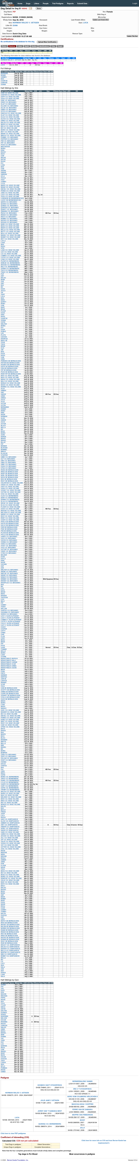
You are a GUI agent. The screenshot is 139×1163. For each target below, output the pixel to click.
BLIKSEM (4, 448)
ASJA (3, 401)
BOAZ (3, 431)
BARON (3, 437)
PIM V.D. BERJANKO (8, 141)
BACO (3, 729)
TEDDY (3, 607)
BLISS (3, 738)
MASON (3, 994)
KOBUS (3, 331)
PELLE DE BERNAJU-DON (10, 525)
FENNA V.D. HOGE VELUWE (10, 191)
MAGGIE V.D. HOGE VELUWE (11, 510)
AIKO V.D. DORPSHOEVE (9, 819)
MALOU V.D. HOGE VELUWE (10, 791)
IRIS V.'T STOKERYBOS (82, 1089)
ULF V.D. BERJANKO (8, 459)
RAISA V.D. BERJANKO (9, 213)
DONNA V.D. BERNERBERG (10, 499)
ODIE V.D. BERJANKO (8, 100)
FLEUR (3, 311)
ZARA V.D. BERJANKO (8, 754)
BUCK (3, 1055)
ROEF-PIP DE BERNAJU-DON (11, 374)
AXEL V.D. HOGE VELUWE (10, 710)
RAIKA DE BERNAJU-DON (9, 470)
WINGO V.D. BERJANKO (9, 577)
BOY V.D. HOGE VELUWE (9, 132)
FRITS (3, 673)
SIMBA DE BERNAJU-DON (9, 692)
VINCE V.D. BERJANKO (9, 551)
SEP (2, 566)
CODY (3, 638)
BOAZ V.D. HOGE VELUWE (10, 875)
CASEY (3, 627)
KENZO (3, 1014)
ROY (2, 1001)
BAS (2, 285)
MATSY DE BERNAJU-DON (10, 921)
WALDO (3, 1027)
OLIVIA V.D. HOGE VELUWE (10, 119)
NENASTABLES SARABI (9, 662)
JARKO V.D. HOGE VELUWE (10, 834)
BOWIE (3, 75)
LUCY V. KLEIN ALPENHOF (10, 625)
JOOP (3, 814)
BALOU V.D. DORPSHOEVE (10, 947)
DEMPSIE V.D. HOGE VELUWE (11, 878)
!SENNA (3, 762)
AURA (3, 435)
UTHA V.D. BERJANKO (8, 468)
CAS (2, 588)
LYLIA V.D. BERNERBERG (9, 782)
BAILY (3, 886)
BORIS (3, 148)
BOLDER (4, 555)
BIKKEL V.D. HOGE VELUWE (10, 235)
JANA (3, 1040)
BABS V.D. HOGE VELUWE (10, 224)
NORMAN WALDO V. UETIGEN (26, 22)
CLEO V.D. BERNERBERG (9, 496)
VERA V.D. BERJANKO (8, 544)
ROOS (3, 246)
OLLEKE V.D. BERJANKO (9, 106)
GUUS (3, 289)
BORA (3, 893)
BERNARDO (5, 407)
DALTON (4, 1011)
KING (2, 150)
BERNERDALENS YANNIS (82, 1081)
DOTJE (3, 159)
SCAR (3, 684)
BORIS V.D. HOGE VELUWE (10, 130)
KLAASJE (4, 453)
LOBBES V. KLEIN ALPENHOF (11, 620)
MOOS (3, 706)
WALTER (4, 324)
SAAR (3, 647)
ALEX (3, 389)
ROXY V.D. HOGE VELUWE (10, 723)
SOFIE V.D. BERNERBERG (10, 788)
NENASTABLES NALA (8, 660)
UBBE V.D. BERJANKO (8, 457)
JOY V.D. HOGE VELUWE (9, 845)
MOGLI (3, 858)
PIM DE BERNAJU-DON (9, 531)
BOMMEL (4, 450)
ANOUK (3, 394)
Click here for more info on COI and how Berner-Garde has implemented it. (104, 1141)
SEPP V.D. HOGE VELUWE (10, 97)
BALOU (3, 278)
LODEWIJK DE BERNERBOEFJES (12, 198)
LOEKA (3, 1062)
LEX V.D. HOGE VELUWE (9, 252)
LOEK (3, 243)
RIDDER (3, 682)
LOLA (3, 296)
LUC (2, 1044)
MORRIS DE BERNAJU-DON (10, 928)
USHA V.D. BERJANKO (8, 466)
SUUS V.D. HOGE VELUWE (10, 98)
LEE (2, 333)
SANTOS (4, 766)
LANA (3, 974)
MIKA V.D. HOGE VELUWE (10, 801)
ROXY (3, 154)
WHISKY (4, 708)
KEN (2, 992)
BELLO (3, 743)
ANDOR (3, 172)
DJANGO (4, 1012)
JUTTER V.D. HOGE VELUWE (11, 847)
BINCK (3, 701)
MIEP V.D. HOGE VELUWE (10, 721)
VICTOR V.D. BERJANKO (9, 549)
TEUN (3, 342)
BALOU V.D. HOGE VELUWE (10, 122)
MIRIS (3, 854)
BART (3, 307)
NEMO (3, 411)
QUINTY (3, 302)
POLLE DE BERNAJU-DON (10, 535)
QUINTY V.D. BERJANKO (9, 209)
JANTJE (3, 679)
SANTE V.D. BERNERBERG (10, 784)
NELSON (4, 1018)
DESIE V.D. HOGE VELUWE (10, 503)
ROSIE (3, 999)
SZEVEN (4, 337)
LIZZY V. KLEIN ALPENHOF (10, 618)
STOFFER (4, 455)
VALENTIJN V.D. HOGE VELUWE (12, 483)
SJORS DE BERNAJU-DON (10, 693)
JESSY (3, 291)
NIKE (2, 413)
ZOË (2, 281)
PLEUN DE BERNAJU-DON (10, 533)
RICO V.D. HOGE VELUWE (10, 516)
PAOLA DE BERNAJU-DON (10, 522)
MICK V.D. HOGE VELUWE (10, 377)
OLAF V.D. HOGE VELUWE (10, 115)
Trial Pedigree (57, 3)
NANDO (3, 409)
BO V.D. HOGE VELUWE (9, 128)
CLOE (3, 636)
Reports (70, 3)
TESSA (3, 178)
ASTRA (3, 405)
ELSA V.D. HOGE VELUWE (10, 505)
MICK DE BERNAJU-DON (9, 923)
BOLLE (3, 651)
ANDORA (4, 174)
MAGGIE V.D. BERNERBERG (10, 265)
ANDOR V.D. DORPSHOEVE (10, 827)
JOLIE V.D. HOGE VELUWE (10, 841)
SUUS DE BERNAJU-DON (9, 699)
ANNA (3, 862)
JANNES (4, 77)
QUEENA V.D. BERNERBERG (49, 1124)
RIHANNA (4, 1022)
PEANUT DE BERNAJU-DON (10, 364)
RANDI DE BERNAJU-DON (9, 930)
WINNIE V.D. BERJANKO (9, 579)
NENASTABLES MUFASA (9, 658)
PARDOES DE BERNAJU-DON (11, 361)
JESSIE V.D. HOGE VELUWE (10, 836)
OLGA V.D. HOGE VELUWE (10, 117)
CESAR (3, 1057)
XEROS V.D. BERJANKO (9, 614)
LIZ (2, 961)
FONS (3, 671)
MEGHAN (4, 996)
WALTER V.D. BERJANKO (9, 570)
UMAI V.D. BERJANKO (8, 462)
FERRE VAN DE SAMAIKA (82, 1109)
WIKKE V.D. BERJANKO (9, 575)
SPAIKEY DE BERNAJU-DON (10, 695)
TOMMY (3, 182)
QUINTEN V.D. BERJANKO (10, 207)
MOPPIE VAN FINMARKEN (82, 1115)
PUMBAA (4, 1068)
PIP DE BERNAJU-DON (8, 370)
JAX (2, 988)
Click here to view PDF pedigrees (13, 1133)
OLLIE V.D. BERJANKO (9, 108)
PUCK (3, 353)
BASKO (3, 889)
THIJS (3, 344)
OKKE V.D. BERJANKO (8, 102)
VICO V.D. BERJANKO (8, 547)
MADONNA (4, 1016)
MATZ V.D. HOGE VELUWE (10, 884)
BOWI (3, 279)
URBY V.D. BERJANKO (8, 464)
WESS (3, 1007)
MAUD (3, 851)
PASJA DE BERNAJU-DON (9, 523)
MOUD (3, 592)
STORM (3, 656)
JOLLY (82, 1127)
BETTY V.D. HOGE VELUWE (10, 231)
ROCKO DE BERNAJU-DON (10, 937)
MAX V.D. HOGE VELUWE (9, 376)
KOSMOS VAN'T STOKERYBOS (50, 1085)
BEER (3, 642)
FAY (2, 987)
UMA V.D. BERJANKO (8, 461)
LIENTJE (4, 681)
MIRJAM (4, 856)
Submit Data (82, 3)
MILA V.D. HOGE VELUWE (10, 381)
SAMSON (4, 82)
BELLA (3, 427)
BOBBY (3, 899)
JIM (2, 350)
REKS (3, 594)
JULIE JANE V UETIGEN (50, 1100)
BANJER (4, 596)
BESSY (3, 810)
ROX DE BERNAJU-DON (9, 479)
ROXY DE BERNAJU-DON (9, 941)
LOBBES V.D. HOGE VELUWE (11, 255)
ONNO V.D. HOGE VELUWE (10, 121)
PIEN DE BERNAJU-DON (9, 368)
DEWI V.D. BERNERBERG (9, 498)
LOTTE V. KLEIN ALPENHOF (10, 621)
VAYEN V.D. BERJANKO (9, 540)
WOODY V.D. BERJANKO (9, 581)
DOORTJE (4, 339)
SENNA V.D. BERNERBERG (10, 268)
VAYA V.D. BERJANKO (8, 538)
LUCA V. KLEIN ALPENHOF (10, 623)
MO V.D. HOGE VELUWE (9, 802)
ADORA (3, 170)
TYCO (3, 183)
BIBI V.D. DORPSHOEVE (9, 954)
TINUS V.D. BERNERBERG (10, 272)
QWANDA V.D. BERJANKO (9, 211)
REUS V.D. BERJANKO (8, 217)
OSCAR (3, 1020)
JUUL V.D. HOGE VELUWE (10, 849)
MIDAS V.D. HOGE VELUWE (10, 379)
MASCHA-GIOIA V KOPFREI (82, 1104)
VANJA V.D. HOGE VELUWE (10, 485)
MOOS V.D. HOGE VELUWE (10, 385)
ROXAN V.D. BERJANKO (9, 222)
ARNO (3, 396)
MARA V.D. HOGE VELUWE (10, 793)
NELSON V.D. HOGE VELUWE (11, 512)
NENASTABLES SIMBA (8, 666)
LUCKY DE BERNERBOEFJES (11, 200)
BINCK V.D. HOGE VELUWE (10, 185)
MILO (3, 601)
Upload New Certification (47, 42)
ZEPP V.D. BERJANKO (8, 756)
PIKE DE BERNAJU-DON (9, 529)
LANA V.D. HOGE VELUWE (10, 250)
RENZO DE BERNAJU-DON (10, 932)
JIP (2, 292)
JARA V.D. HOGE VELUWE (10, 193)
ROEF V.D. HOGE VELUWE (10, 518)
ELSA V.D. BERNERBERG (9, 501)
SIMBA (3, 1072)
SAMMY (3, 605)
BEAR (3, 309)
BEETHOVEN (5, 146)
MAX (2, 167)
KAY (2, 1042)
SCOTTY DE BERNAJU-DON (10, 690)
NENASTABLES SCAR (8, 664)
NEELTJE (4, 340)
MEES (3, 773)
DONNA (3, 1036)
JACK (3, 919)
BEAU (3, 640)
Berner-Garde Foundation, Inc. (18, 1160)
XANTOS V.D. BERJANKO (9, 610)
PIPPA (3, 998)
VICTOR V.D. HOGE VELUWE (11, 492)
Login (134, 3)
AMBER (3, 390)
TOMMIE (4, 649)
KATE (3, 990)
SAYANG (4, 564)
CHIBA (3, 632)
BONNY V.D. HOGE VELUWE (10, 237)
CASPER (4, 629)
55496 (15, 25)
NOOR (3, 414)
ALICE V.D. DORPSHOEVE (10, 821)
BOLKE (3, 158)
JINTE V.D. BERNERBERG (9, 778)
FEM (2, 863)
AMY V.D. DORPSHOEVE (9, 825)
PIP (2, 444)
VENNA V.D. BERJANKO (9, 542)
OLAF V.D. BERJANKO (8, 104)
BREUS (3, 451)
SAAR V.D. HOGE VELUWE (10, 520)
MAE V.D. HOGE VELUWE (9, 882)
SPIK (2, 248)
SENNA (3, 84)
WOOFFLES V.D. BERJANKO (10, 583)
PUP (2, 274)
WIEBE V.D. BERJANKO (9, 571)
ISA (2, 769)
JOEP (3, 294)
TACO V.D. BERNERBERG (9, 270)
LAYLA (3, 241)
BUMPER (4, 753)
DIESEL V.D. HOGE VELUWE (10, 189)
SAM (2, 156)
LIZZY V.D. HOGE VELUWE (10, 194)
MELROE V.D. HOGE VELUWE (11, 797)
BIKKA (3, 1031)
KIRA (2, 315)
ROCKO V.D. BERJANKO (9, 220)
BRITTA (3, 742)
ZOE (2, 969)
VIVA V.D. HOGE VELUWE (9, 494)
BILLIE (3, 442)
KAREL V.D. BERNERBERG (10, 780)
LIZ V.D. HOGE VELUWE (9, 254)
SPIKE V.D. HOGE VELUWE (10, 727)
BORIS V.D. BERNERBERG (10, 777)
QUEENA (4, 1046)
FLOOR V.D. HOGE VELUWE (10, 507)
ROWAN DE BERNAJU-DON (10, 939)
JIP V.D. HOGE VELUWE (9, 839)
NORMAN (4, 416)
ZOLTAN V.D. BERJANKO (9, 758)
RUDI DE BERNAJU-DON (9, 943)
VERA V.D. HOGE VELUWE (10, 488)
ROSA (3, 906)
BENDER (4, 446)
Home (19, 3)
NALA (3, 967)
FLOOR (3, 865)
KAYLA (3, 559)
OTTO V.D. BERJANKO (8, 111)
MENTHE (4, 852)
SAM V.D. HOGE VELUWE (9, 93)
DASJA (3, 764)
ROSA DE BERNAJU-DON (9, 477)
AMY (2, 276)
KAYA (3, 590)
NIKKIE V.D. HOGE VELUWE (10, 514)
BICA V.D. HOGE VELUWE (10, 233)
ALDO (3, 418)
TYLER (3, 1005)
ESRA (3, 557)
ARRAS (3, 398)
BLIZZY (3, 425)
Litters (36, 3)
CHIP (2, 634)
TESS (3, 686)
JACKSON (4, 597)
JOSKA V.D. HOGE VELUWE (10, 843)
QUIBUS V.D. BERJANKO (9, 206)
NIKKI (3, 300)
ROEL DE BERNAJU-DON (9, 475)
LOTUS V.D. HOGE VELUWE (10, 257)
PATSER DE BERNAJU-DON (10, 363)
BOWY (82, 1120)
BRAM (3, 346)
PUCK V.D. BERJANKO (8, 145)
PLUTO (3, 335)
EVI (2, 163)
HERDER (4, 675)
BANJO (3, 730)
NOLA (3, 976)
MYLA (3, 1066)
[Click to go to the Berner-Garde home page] (8, 3)
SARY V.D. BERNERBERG (9, 786)
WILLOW (4, 608)
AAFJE (3, 1009)
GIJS (2, 348)
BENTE (3, 438)
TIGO (2, 180)
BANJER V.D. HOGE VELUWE (11, 712)
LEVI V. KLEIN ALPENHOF (10, 616)
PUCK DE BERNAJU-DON (9, 372)
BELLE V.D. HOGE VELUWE (10, 126)
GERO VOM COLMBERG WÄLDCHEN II (82, 1096)
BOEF (3, 900)
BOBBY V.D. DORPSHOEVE (10, 956)
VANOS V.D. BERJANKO (9, 536)
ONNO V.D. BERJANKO (8, 109)
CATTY (3, 631)
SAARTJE (4, 81)
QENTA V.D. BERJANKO (9, 202)
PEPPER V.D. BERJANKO (9, 139)
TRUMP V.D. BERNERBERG (10, 790)
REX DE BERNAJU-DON (9, 934)
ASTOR (3, 403)
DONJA (3, 973)
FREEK (3, 812)
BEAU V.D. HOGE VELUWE (10, 226)
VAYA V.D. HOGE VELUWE (10, 486)
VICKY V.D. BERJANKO (9, 546)
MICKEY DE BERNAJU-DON (10, 924)
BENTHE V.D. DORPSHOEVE (10, 952)
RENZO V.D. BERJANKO (9, 215)
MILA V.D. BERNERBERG (9, 267)
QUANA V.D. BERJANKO (9, 204)
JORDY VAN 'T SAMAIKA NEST (50, 1111)
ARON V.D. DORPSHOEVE (10, 830)
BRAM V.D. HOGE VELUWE (10, 133)
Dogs (28, 3)
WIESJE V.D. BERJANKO (9, 573)
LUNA (3, 165)
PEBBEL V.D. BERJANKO (9, 137)
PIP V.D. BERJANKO (8, 143)
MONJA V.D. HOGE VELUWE (10, 383)
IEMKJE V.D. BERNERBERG (10, 263)
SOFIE (3, 322)
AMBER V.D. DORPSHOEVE (10, 823)
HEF (2, 917)
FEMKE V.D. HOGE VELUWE (10, 717)
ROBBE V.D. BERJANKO (9, 218)
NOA (2, 79)
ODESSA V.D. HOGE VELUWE (11, 113)
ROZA (3, 1048)
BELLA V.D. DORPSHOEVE (10, 950)
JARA (3, 771)
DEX (2, 971)
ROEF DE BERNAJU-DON (9, 474)
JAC (2, 1038)
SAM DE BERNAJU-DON (9, 688)
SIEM (3, 359)
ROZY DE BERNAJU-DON (9, 481)
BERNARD (4, 73)
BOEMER (4, 740)
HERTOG (4, 677)
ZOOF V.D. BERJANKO (8, 760)
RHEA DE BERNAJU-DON (9, 472)
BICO (2, 736)
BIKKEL (3, 440)
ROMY (3, 304)
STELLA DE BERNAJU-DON (10, 697)
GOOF (3, 329)
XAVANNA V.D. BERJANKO (10, 612)
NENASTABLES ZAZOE (9, 668)
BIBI (2, 745)
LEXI (2, 599)
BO (2, 287)
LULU (3, 815)
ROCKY (3, 152)
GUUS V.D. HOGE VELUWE (10, 509)
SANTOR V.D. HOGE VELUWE (11, 95)
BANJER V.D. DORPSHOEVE (10, 948)
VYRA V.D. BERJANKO (8, 553)
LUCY (3, 963)
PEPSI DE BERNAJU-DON (9, 366)
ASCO (3, 400)
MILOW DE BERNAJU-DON (10, 926)
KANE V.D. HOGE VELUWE (10, 719)
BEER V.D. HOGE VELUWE (10, 124)
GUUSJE (4, 915)
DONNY (3, 985)
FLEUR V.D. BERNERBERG (10, 261)
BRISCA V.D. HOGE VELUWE (11, 135)
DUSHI (3, 161)
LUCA (85, 22)
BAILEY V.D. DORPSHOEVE (10, 945)
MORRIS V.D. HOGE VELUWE (11, 387)
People (46, 3)
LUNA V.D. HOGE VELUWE (10, 259)
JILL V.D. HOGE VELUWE (9, 838)
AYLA (3, 176)
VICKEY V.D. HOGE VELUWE (11, 490)
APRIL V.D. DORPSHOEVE (10, 828)
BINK (2, 1035)
